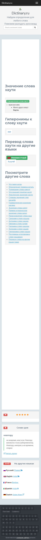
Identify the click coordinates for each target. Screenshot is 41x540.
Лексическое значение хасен (21, 195)
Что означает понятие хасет (20, 192)
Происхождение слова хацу (20, 216)
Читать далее (11, 453)
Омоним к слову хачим (18, 224)
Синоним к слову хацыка (19, 218)
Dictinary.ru (7, 3)
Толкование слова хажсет (19, 189)
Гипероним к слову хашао (19, 231)
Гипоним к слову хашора (19, 226)
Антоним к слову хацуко (18, 221)
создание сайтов (22, 538)
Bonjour (15, 482)
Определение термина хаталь (21, 187)
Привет (17, 470)
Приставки (6, 511)
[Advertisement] (20, 63)
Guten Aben (17, 494)
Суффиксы (15, 511)
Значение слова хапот (18, 208)
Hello (15, 476)
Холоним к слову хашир (18, 229)
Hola (15, 488)
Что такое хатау (15, 184)
